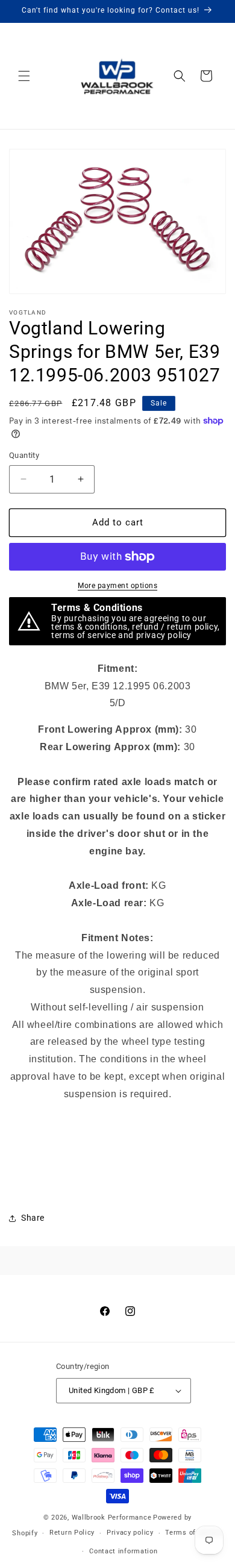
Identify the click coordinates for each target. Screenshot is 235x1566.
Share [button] (33, 1218)
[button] (24, 76)
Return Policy (72, 1532)
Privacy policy (130, 1532)
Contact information (123, 1551)
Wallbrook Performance (112, 1517)
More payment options (117, 585)
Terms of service (193, 1532)
